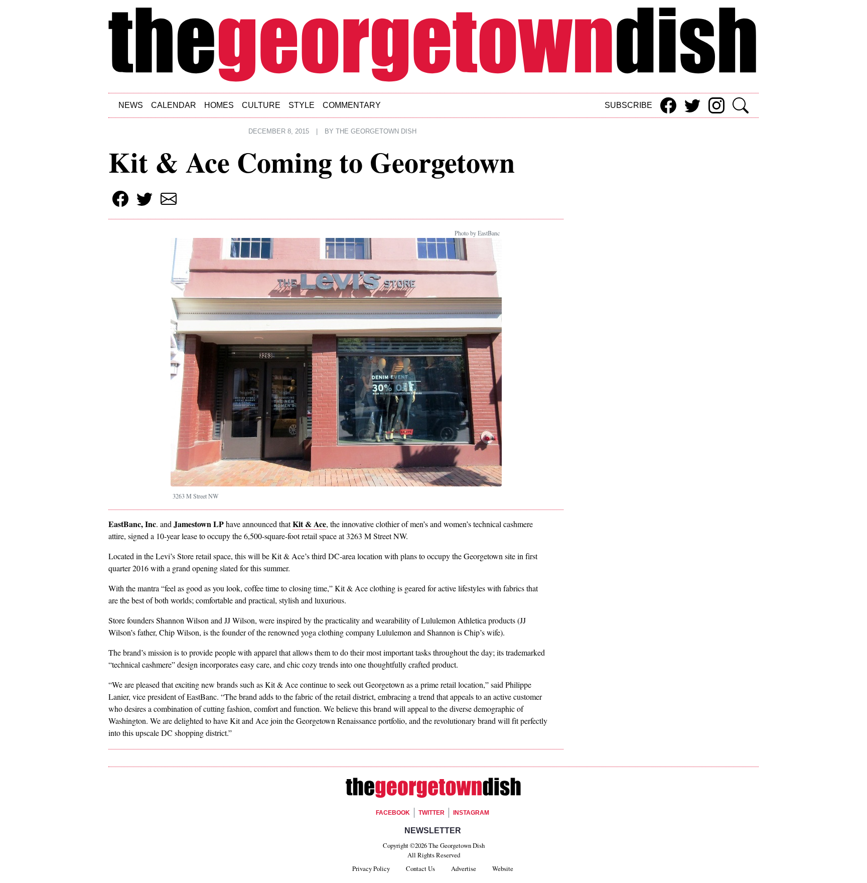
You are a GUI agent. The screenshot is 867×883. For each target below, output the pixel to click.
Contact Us (420, 868)
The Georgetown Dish (376, 131)
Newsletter (432, 830)
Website (502, 868)
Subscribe (628, 105)
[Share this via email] (169, 199)
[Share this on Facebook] (668, 105)
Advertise (463, 868)
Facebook (393, 812)
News (130, 105)
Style (301, 105)
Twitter (431, 812)
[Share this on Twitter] (692, 105)
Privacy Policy (371, 868)
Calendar (173, 105)
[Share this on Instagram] (716, 105)
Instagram (471, 812)
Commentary (352, 105)
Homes (219, 105)
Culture (261, 105)
